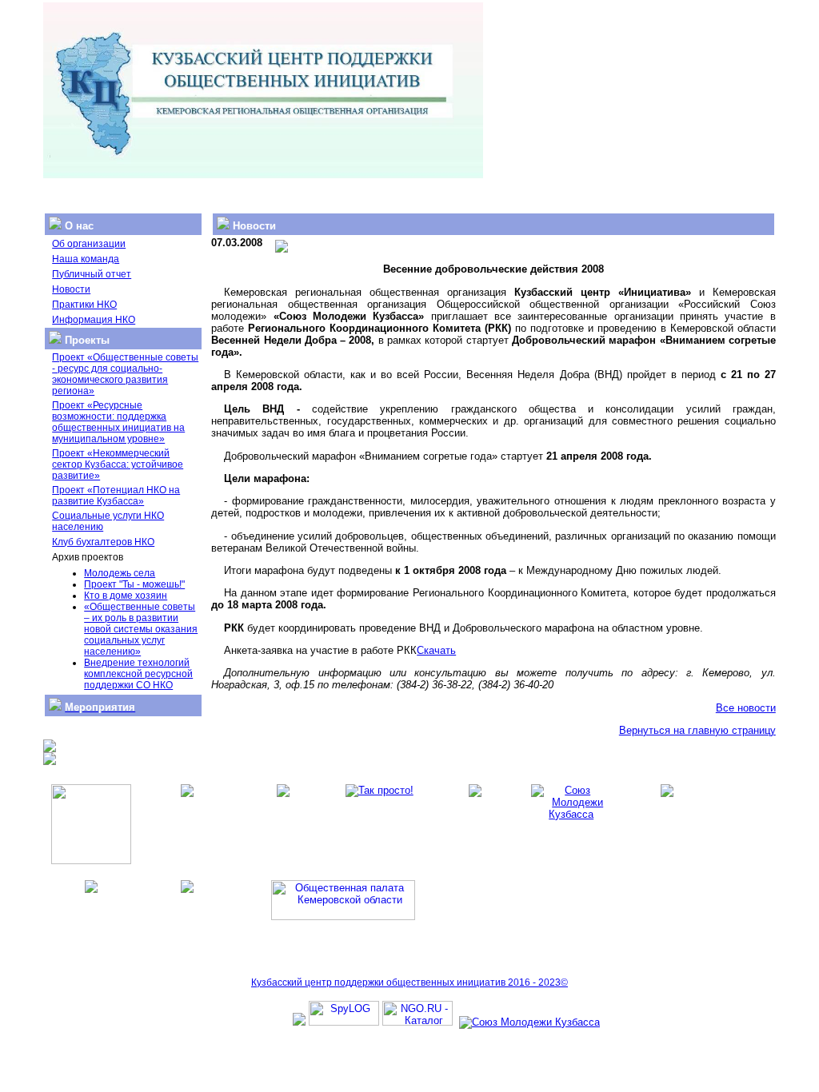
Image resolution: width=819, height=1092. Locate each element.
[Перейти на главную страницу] (263, 175)
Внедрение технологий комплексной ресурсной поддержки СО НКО (138, 674)
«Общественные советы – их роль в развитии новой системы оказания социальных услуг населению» (141, 629)
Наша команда (85, 259)
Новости (71, 289)
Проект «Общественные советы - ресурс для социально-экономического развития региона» (125, 374)
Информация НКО (93, 319)
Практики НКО (84, 304)
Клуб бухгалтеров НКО (103, 542)
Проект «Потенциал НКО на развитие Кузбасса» (116, 495)
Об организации (89, 243)
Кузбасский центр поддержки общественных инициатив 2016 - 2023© (409, 982)
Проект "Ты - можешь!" (134, 584)
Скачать (436, 650)
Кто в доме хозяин (125, 595)
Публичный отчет (91, 274)
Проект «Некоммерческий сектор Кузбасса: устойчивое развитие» (117, 464)
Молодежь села (119, 573)
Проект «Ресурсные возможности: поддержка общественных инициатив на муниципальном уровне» (118, 422)
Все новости (746, 708)
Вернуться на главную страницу (697, 730)
